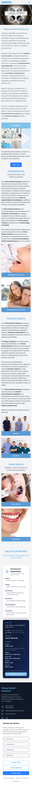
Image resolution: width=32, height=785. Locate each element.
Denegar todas (16, 762)
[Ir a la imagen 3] (15, 22)
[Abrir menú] (29, 2)
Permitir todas (16, 773)
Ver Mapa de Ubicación (16, 674)
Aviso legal (16, 781)
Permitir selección (16, 768)
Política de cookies (8, 778)
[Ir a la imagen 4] (16, 22)
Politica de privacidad (22, 778)
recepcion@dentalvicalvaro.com (14, 710)
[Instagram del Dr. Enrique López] (7, 718)
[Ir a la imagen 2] (13, 22)
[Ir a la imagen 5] (18, 22)
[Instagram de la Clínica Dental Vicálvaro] (2, 718)
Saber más (16, 165)
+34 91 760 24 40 (11, 638)
